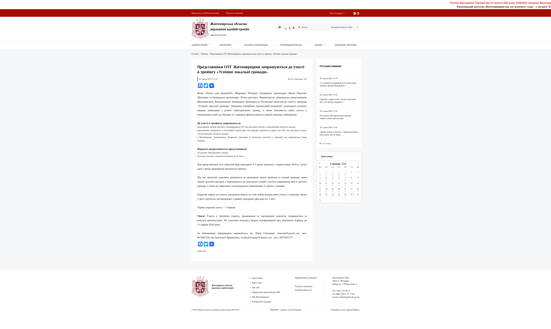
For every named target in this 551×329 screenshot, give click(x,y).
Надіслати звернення (234, 13)
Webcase (356, 309)
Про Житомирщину (260, 296)
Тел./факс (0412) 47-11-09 (343, 293)
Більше (318, 45)
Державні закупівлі (346, 45)
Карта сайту (257, 282)
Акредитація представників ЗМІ (266, 292)
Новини (204, 53)
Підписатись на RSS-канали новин (205, 13)
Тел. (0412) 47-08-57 (341, 290)
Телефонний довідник (261, 301)
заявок (219, 207)
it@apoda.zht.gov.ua (303, 289)
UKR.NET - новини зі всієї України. (286, 309)
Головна (195, 53)
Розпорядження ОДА (291, 45)
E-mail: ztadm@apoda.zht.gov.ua (345, 297)
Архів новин (327, 156)
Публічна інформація (256, 45)
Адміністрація (199, 45)
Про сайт (256, 287)
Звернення (225, 45)
